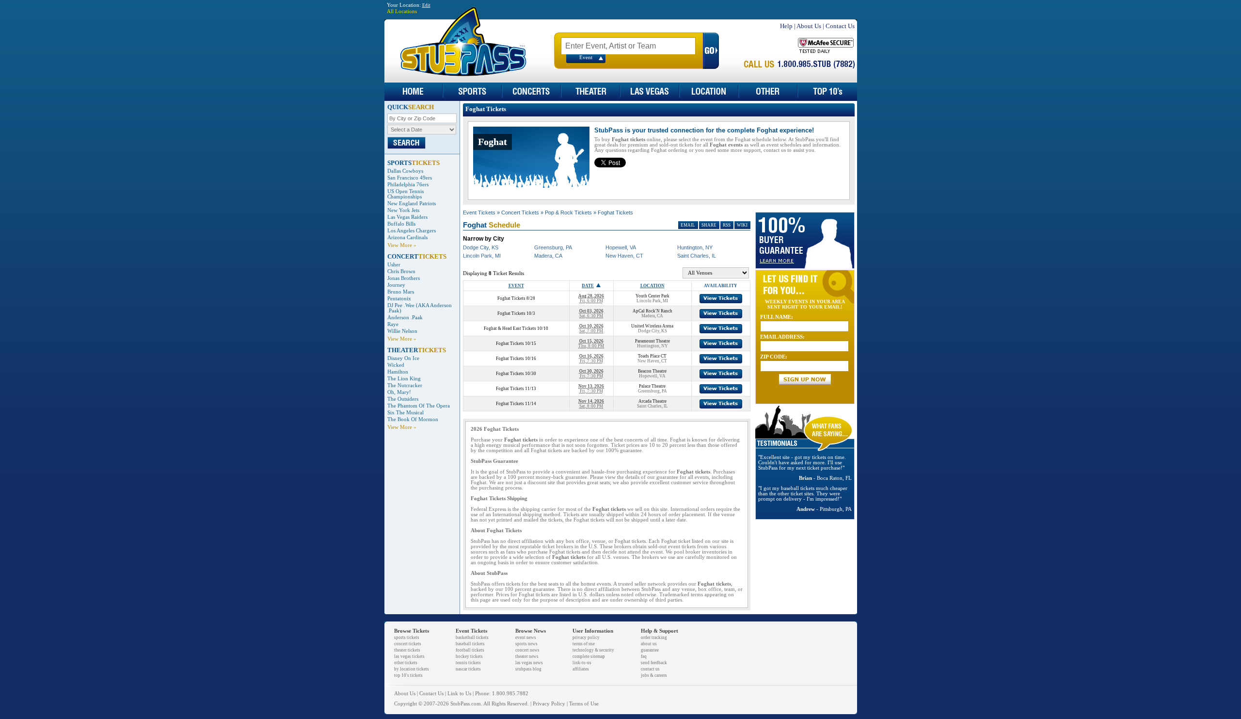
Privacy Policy (549, 703)
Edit (426, 5)
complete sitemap (589, 656)
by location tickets (411, 669)
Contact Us (840, 26)
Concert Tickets (520, 212)
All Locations (402, 11)
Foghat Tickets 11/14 (516, 403)
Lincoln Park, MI (482, 256)
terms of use (584, 643)
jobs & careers (654, 675)
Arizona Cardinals (407, 237)
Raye (392, 324)
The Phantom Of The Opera (418, 406)
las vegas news (529, 662)
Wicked (395, 365)
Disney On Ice (403, 358)
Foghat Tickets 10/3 (516, 313)
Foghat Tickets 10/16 (516, 358)
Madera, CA (548, 256)
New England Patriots (411, 203)
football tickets (470, 650)
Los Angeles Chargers (411, 230)
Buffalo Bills (401, 224)
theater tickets (407, 650)
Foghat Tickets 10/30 (516, 373)
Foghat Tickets (615, 212)
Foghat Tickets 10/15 (516, 343)
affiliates (581, 669)
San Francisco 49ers (409, 177)
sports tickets (406, 637)
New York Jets (403, 210)
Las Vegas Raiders (407, 217)
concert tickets (407, 643)
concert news (527, 650)
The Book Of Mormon (412, 419)
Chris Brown (401, 271)
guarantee (650, 650)
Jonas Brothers (403, 278)
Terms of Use (584, 703)
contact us (650, 669)
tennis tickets (468, 662)
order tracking (654, 637)
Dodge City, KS (480, 247)
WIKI (742, 225)
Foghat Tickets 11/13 (516, 388)
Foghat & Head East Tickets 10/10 (516, 328)
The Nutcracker (404, 385)
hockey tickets (469, 656)
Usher (393, 264)
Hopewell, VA (620, 247)
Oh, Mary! (399, 392)
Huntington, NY (695, 247)
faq (644, 656)
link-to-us (582, 662)
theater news (527, 656)
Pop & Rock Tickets (568, 212)
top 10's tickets (408, 675)
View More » (401, 245)
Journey (396, 285)
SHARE (708, 225)
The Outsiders (402, 399)
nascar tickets (468, 669)
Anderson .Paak (405, 317)
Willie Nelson (402, 331)
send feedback (654, 662)
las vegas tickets (409, 656)
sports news (526, 643)
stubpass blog (528, 669)
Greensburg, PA (553, 247)
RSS (727, 225)
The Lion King (404, 378)
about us (649, 643)
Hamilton (397, 372)
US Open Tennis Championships (405, 194)
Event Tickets (479, 212)
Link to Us (459, 693)
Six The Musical (405, 412)
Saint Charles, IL (696, 256)
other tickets (405, 662)
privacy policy (586, 637)
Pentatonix (399, 298)
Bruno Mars (400, 291)
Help (786, 26)
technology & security (593, 650)
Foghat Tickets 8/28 (516, 298)
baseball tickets (470, 643)
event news (525, 637)
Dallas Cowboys (405, 171)
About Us (808, 26)
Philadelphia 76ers (408, 184)
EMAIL (688, 225)
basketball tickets (472, 637)
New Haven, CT (624, 256)
